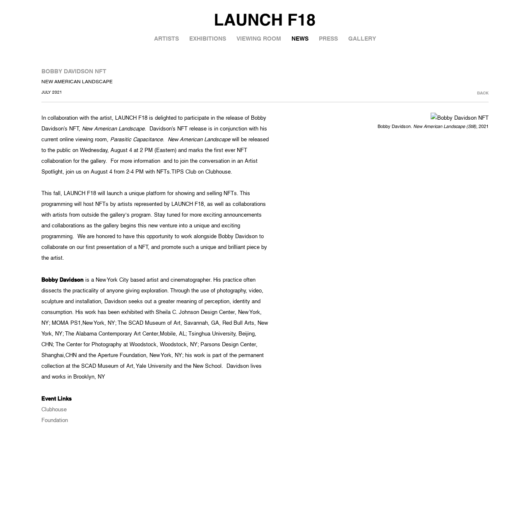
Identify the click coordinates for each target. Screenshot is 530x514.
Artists (166, 38)
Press (328, 38)
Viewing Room (258, 38)
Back (483, 92)
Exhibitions (207, 38)
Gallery (362, 38)
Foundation (54, 420)
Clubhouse (54, 409)
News (300, 38)
